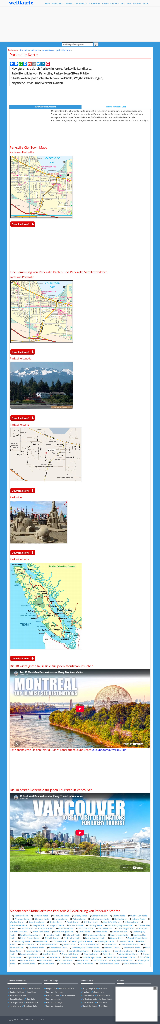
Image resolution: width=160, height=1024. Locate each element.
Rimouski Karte (111, 947)
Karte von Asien (87, 981)
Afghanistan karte (90, 999)
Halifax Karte (120, 919)
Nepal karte (103, 1006)
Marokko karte (88, 1002)
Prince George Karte (29, 938)
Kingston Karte (57, 925)
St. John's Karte (91, 922)
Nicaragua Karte (16, 1002)
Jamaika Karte (15, 1006)
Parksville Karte (64, 960)
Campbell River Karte (78, 951)
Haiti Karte (30, 999)
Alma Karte (55, 957)
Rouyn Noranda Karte (122, 960)
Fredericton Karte (72, 938)
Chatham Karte (27, 944)
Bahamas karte (16, 988)
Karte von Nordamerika (17, 981)
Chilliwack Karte (72, 935)
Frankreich (94, 3)
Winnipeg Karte (22, 919)
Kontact (120, 981)
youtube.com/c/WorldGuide (109, 750)
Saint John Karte (45, 928)
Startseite (24, 50)
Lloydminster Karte (35, 957)
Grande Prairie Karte (137, 938)
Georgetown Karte (58, 947)
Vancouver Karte (61, 915)
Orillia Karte (108, 954)
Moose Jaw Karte (102, 951)
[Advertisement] (80, 23)
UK (128, 3)
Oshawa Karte (138, 919)
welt (47, 3)
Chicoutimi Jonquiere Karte (119, 925)
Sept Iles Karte (47, 963)
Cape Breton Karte (123, 951)
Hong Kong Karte (90, 988)
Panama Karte (32, 1002)
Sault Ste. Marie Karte (30, 935)
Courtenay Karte (36, 947)
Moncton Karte (76, 925)
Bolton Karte (71, 957)
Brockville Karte (27, 963)
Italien (105, 3)
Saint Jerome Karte (119, 935)
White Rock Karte (41, 931)
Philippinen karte (103, 995)
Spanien (114, 3)
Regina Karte (56, 922)
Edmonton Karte (99, 915)
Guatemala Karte (17, 992)
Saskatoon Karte (36, 922)
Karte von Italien (52, 995)
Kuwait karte (102, 1002)
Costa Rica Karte (17, 999)
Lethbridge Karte (126, 928)
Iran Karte (103, 988)
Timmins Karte (90, 954)
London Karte (60, 919)
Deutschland (57, 3)
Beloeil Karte (41, 941)
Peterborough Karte (63, 931)
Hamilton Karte (53, 935)
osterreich (81, 3)
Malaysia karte (88, 995)
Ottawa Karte (119, 915)
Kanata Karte (26, 928)
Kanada (136, 3)
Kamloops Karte (119, 931)
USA (122, 3)
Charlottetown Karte (89, 944)
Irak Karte (86, 992)
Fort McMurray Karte (95, 938)
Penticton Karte (33, 951)
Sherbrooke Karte (18, 925)
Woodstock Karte (132, 947)
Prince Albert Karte (55, 951)
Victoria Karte (78, 919)
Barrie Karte (72, 922)
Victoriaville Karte (130, 944)
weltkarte (35, 50)
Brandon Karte (126, 941)
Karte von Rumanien (54, 1006)
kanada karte (48, 50)
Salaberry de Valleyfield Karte (85, 947)
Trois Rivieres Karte (133, 963)
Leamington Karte (28, 954)
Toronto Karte (21, 915)
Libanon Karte (98, 992)
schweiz (69, 3)
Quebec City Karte (138, 915)
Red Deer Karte (85, 928)
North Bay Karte (22, 941)
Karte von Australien (18, 995)
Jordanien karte (105, 999)
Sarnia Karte (84, 931)
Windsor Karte (16, 922)
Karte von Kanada (32, 988)
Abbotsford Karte (111, 922)
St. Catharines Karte (99, 919)
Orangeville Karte (70, 954)
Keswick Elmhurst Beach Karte (120, 957)
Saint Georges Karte (91, 957)
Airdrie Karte (110, 944)
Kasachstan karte (90, 1006)
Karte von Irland (68, 995)
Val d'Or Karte (100, 960)
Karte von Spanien (53, 999)
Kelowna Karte (131, 922)
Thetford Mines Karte (108, 963)
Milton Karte (101, 931)
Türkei (145, 3)
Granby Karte (116, 938)
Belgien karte (51, 988)
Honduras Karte (30, 1006)
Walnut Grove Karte (128, 954)
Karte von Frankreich (54, 992)
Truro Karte (64, 963)
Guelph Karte (38, 925)
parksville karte (63, 50)
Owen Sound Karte (84, 963)
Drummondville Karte (95, 935)
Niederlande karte (66, 988)
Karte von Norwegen (54, 1002)
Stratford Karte (49, 954)
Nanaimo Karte (105, 928)
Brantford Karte (65, 928)
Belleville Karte (51, 938)
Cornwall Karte (59, 941)
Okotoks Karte (27, 960)
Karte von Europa (51, 981)
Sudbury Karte (95, 925)
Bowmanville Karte (48, 944)
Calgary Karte (80, 915)
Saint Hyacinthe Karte (82, 941)
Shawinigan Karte (105, 941)
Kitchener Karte (41, 919)
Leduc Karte (82, 960)
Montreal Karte (41, 915)
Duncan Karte (45, 960)
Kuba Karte (31, 992)
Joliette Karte (68, 944)
